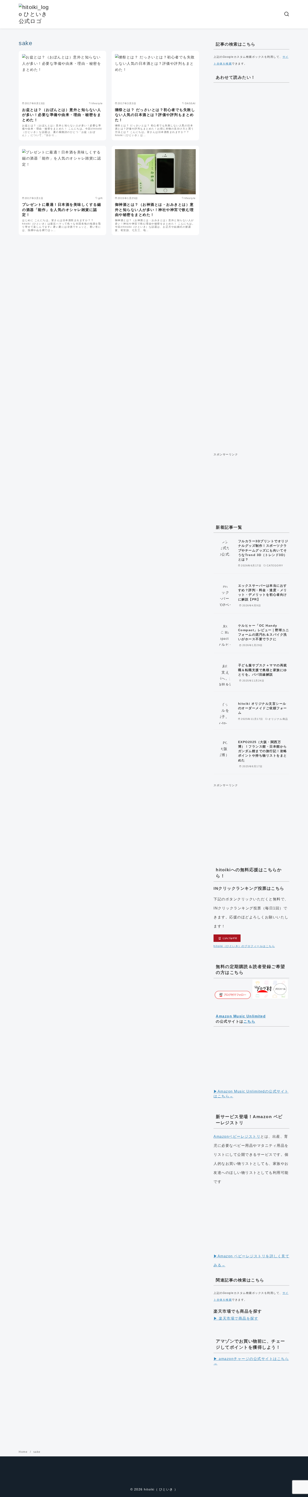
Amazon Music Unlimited (241, 1016)
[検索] (286, 14)
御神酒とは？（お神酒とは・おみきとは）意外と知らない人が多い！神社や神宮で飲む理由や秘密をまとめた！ (154, 210)
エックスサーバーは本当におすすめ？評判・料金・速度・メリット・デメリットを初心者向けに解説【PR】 (262, 592)
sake (37, 1451)
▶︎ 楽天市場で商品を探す (236, 1318)
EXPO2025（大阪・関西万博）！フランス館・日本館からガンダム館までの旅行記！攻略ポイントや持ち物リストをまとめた (262, 751)
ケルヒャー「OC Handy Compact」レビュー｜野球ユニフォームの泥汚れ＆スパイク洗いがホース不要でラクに (263, 632)
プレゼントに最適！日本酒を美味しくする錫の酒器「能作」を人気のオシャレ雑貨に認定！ (61, 210)
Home (24, 1451)
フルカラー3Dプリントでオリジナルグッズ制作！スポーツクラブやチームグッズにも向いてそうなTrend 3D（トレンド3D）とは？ (263, 550)
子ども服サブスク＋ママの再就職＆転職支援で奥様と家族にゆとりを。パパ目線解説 (262, 669)
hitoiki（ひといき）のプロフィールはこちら (244, 946)
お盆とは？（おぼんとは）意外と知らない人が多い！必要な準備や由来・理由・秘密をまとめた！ (61, 115)
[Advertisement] (251, 266)
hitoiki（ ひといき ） (161, 1489)
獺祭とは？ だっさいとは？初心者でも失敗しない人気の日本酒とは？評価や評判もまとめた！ (155, 115)
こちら (249, 1021)
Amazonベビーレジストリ (237, 1136)
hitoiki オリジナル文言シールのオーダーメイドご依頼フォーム (262, 708)
